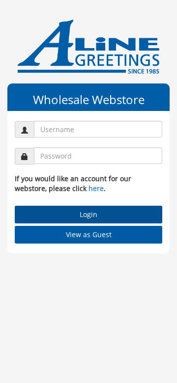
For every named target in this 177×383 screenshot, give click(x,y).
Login (88, 214)
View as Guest (89, 234)
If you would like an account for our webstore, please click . (73, 183)
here (96, 188)
